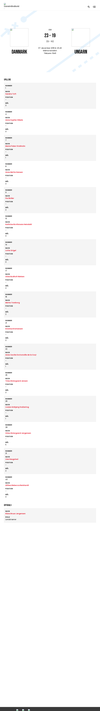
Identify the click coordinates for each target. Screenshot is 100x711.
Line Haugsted (11, 459)
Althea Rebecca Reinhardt (17, 485)
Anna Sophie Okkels (14, 120)
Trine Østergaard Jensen (16, 381)
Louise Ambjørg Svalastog (17, 407)
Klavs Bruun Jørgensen (15, 513)
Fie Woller (9, 198)
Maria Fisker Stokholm (15, 146)
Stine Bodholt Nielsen (14, 276)
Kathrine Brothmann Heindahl (18, 224)
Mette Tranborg (12, 302)
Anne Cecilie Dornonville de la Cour (20, 355)
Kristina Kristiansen (14, 329)
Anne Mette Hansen (14, 172)
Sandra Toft (10, 94)
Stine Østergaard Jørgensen (18, 433)
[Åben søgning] (89, 7)
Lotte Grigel (10, 250)
